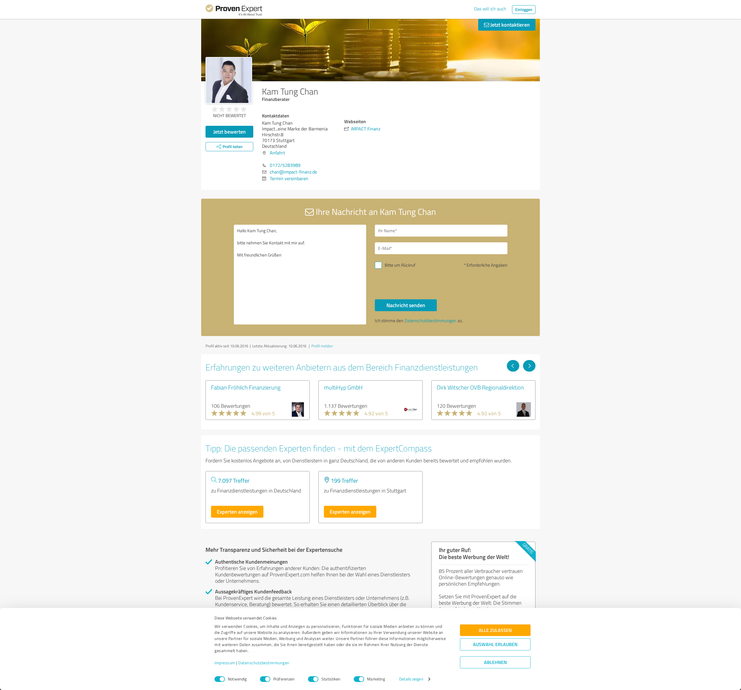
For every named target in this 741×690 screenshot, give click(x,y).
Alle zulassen (495, 630)
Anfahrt (277, 153)
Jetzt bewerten (229, 131)
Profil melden (322, 345)
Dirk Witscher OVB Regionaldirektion (480, 387)
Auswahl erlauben (495, 644)
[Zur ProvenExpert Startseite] (234, 11)
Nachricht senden (405, 305)
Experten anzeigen (237, 511)
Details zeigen (411, 679)
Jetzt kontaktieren (509, 24)
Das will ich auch (490, 8)
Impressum (224, 663)
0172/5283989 (285, 165)
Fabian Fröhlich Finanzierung (245, 387)
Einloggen (523, 9)
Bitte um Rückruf (400, 265)
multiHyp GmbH (343, 387)
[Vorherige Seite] (513, 366)
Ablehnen (495, 662)
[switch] (265, 679)
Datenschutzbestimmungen (263, 663)
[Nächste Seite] (529, 366)
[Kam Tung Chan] (229, 80)
